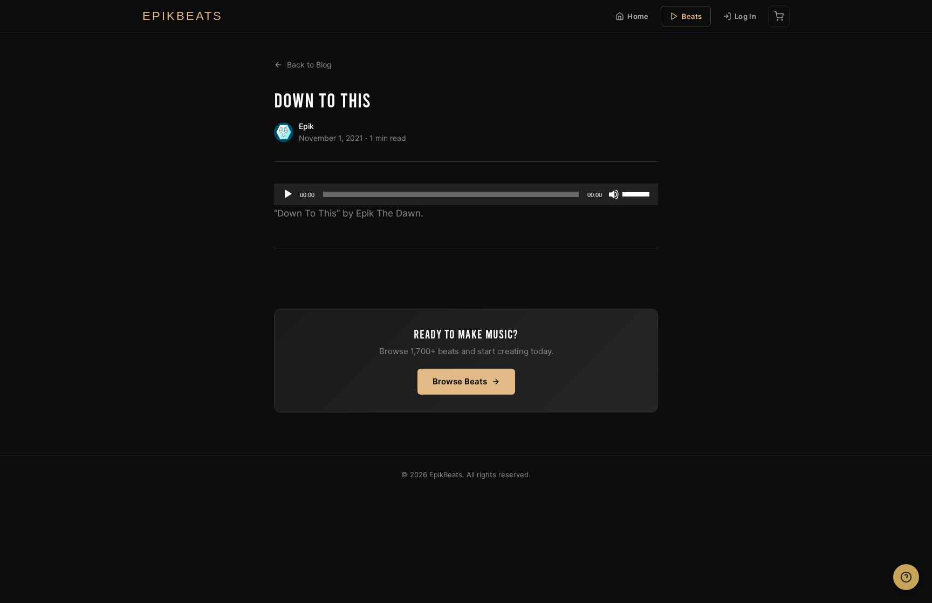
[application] (466, 194)
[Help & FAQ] (906, 577)
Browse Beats (460, 381)
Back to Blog (309, 64)
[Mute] (613, 194)
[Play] (288, 194)
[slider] (637, 193)
